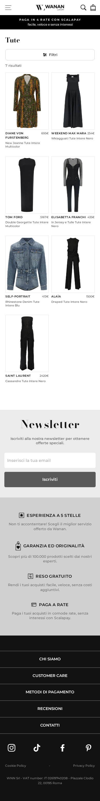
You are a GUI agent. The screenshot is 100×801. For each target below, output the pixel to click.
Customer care (50, 675)
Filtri (53, 54)
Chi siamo (50, 659)
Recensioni (50, 708)
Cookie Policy (15, 765)
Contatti (50, 725)
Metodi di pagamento (50, 692)
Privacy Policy (84, 765)
